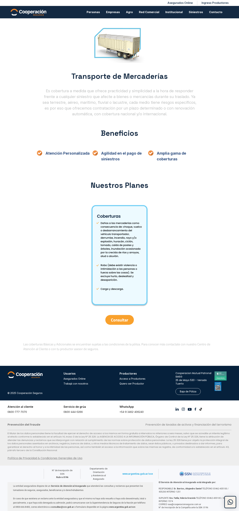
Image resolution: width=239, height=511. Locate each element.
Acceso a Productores (132, 378)
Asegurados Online (75, 378)
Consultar (119, 320)
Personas (93, 12)
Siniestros (196, 12)
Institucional (174, 12)
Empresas (113, 12)
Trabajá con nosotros (76, 383)
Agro (129, 12)
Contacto (215, 12)
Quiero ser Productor (132, 383)
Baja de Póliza (188, 391)
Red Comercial (149, 12)
